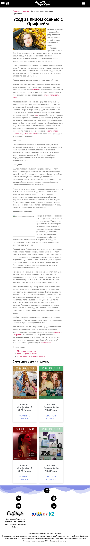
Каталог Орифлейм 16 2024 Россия (51, 407)
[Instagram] (47, 490)
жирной (35, 90)
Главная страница (21, 11)
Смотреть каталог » (24, 417)
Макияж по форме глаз (26, 351)
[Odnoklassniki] (54, 498)
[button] (7, 3)
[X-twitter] (54, 506)
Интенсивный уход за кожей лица (31, 356)
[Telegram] (18, 506)
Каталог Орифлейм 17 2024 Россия (24, 407)
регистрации (46, 343)
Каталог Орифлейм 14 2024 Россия (51, 468)
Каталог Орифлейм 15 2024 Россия (24, 468)
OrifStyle (43, 3)
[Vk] (18, 498)
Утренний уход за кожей (27, 354)
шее (36, 115)
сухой (28, 92)
